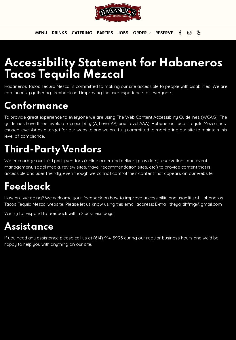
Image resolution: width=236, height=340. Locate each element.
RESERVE (164, 33)
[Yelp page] (198, 32)
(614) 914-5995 (108, 238)
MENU (41, 33)
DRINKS (59, 33)
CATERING (82, 33)
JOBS (123, 33)
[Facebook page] (180, 32)
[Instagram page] (189, 32)
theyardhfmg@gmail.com (196, 204)
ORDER (140, 33)
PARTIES (105, 33)
